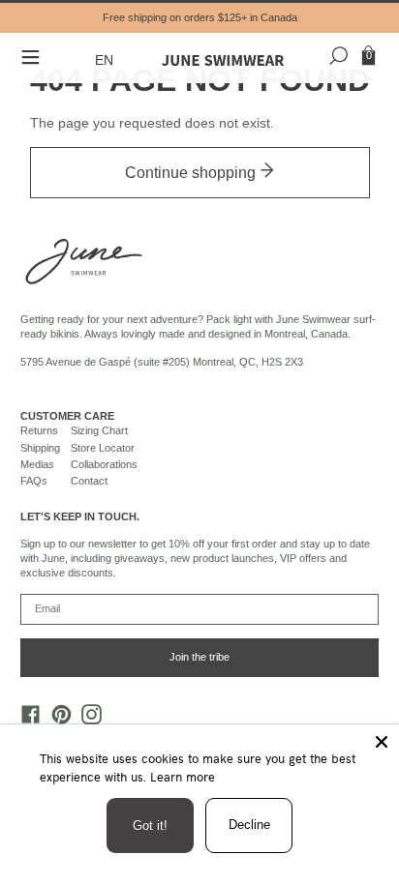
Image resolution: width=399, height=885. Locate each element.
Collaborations (104, 464)
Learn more (182, 776)
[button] (106, 60)
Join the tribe (199, 657)
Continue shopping (192, 172)
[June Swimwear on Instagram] (87, 719)
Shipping (40, 448)
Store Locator (103, 448)
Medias (37, 464)
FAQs (33, 481)
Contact (89, 481)
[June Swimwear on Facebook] (26, 719)
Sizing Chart (99, 430)
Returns (39, 430)
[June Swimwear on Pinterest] (56, 719)
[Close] (381, 742)
